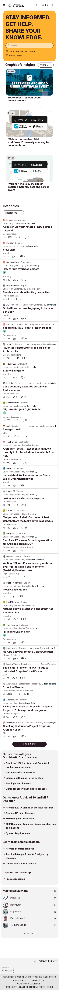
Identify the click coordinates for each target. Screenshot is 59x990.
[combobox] (29, 45)
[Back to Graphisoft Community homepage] (17, 5)
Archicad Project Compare (20, 813)
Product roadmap (15, 879)
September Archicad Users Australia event (24, 99)
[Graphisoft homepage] (45, 962)
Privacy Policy (21, 980)
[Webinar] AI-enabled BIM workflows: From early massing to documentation (28, 142)
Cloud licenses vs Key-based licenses (26, 788)
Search (36, 5)
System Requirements (18, 833)
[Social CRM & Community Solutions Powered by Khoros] (8, 970)
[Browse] (5, 5)
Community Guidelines (28, 984)
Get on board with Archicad (21, 863)
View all (45, 65)
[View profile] (4, 220)
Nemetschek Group (43, 987)
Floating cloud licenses (18, 783)
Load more (29, 744)
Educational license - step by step (24, 778)
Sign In (53, 5)
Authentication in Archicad (20, 772)
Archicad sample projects (20, 848)
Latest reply (8, 223)
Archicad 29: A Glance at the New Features (29, 807)
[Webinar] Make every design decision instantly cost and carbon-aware (29, 186)
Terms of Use (37, 980)
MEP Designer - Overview (20, 818)
